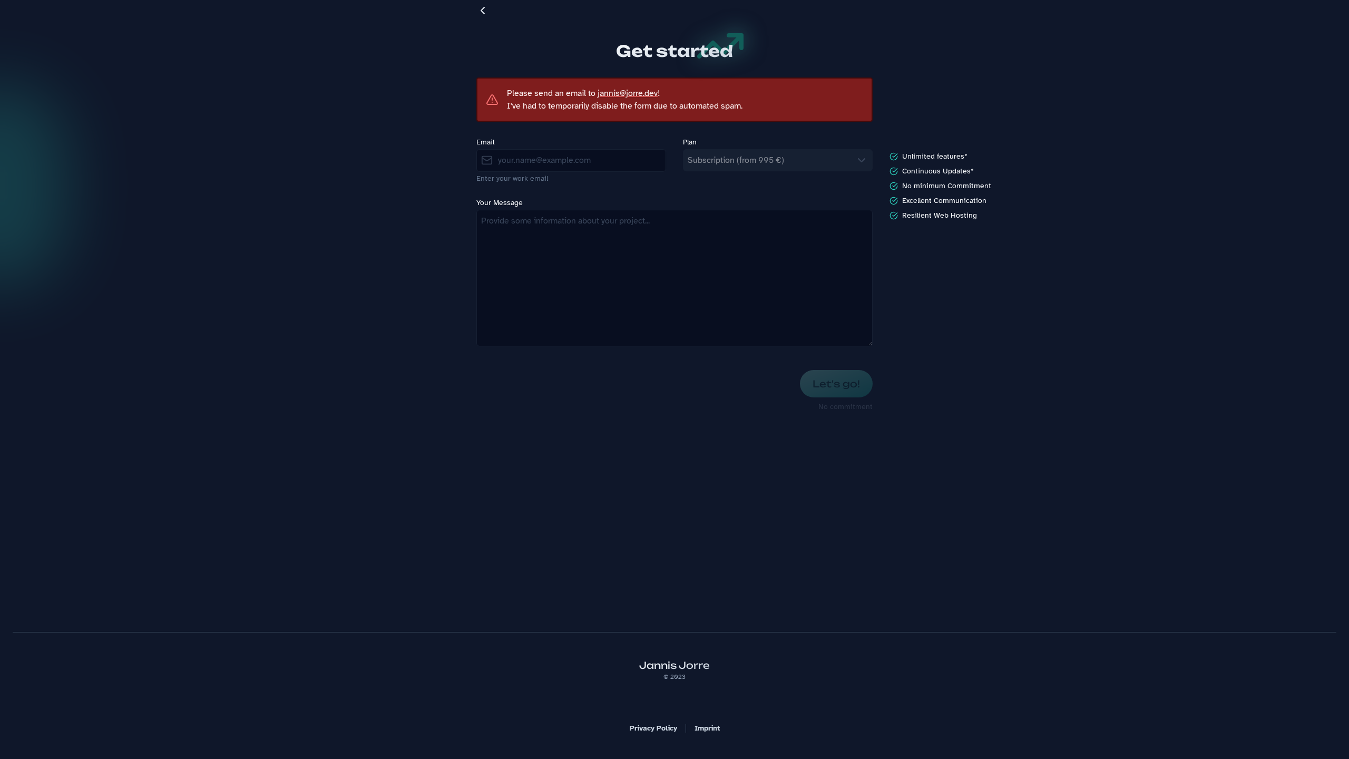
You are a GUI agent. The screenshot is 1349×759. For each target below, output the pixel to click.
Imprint (707, 728)
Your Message (499, 203)
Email (485, 142)
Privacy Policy (653, 728)
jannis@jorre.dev (628, 93)
